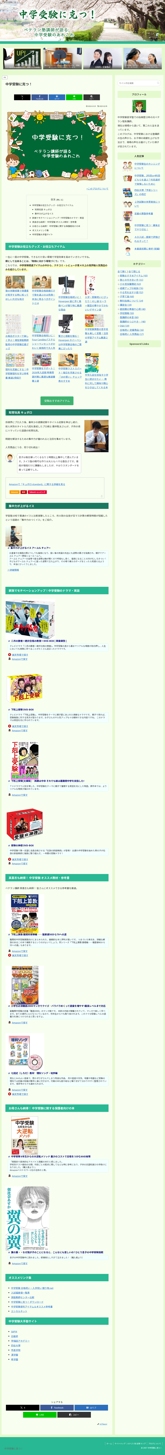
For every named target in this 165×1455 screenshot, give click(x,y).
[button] (91, 97)
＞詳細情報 (13, 569)
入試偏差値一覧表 (20, 1292)
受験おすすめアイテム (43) (134, 275)
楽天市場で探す (20, 654)
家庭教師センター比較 (22, 1297)
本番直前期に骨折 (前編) (147, 248)
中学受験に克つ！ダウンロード (27, 1302)
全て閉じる (134, 271)
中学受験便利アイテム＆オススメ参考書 (32, 1306)
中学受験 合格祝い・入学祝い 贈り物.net (32, 1288)
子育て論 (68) (127, 296)
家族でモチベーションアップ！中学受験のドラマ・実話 (58, 217)
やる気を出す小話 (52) (131, 292)
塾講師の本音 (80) (129, 317)
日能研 (14, 1336)
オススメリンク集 (40, 230)
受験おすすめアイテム (57, 401)
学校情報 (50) (127, 313)
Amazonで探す (20, 659)
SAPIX (14, 1331)
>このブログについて (97, 188)
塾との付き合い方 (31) (131, 280)
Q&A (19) (124, 325)
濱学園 (14, 1354)
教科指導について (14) (131, 300)
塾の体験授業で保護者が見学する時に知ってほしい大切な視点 (17, 295)
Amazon (14, 492)
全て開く (122, 271)
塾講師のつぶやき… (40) (133, 321)
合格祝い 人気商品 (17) (132, 334)
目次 (53, 199)
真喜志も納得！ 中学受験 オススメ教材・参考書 (54, 221)
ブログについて (154, 1443)
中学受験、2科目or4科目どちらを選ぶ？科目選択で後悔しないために (147, 179)
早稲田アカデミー (20, 1340)
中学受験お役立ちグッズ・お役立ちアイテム (52, 205)
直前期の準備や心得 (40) (133, 309)
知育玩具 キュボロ (43, 209)
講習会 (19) (126, 305)
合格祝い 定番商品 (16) (132, 330)
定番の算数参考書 (143, 213)
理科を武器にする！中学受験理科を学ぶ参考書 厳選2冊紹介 (17, 373)
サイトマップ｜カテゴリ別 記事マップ (130, 1443)
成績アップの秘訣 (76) (131, 288)
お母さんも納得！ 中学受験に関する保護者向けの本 (56, 226)
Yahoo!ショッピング (37, 492)
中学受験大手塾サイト (42, 234)
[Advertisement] (139, 367)
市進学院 (15, 1350)
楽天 (23, 492)
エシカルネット (19, 1311)
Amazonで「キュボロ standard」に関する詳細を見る (37, 484)
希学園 (14, 1359)
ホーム (109, 1443)
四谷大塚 (15, 1345)
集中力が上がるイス (44, 213)
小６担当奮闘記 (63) (130, 284)
